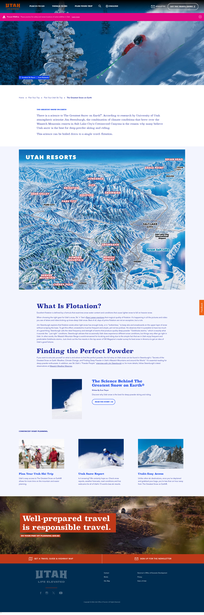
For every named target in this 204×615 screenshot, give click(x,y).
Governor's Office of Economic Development (152, 573)
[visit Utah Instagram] (47, 593)
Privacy (139, 577)
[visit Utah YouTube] (60, 593)
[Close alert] (200, 16)
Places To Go (37, 6)
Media (106, 577)
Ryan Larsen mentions (95, 318)
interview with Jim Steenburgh (109, 363)
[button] (201, 307)
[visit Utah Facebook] (40, 593)
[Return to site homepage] (13, 6)
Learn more (76, 17)
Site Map (107, 581)
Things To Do (59, 6)
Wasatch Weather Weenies (61, 366)
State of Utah (141, 581)
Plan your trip (83, 6)
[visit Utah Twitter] (53, 593)
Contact (106, 573)
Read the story (102, 402)
